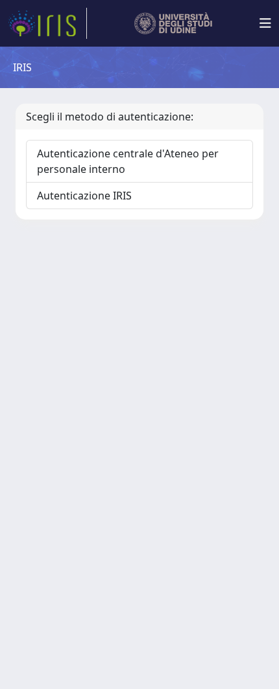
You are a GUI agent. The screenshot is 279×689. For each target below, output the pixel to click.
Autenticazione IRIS (84, 195)
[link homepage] (47, 23)
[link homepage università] (173, 23)
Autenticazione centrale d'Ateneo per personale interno (128, 161)
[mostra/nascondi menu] (265, 23)
